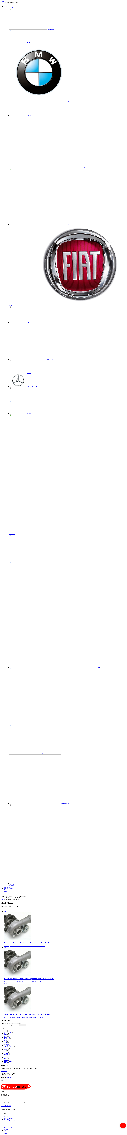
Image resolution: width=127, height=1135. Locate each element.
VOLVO (6, 1062)
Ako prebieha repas (8, 888)
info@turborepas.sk (12, 1077)
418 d (5, 1031)
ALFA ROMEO (7, 1032)
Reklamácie (6, 1119)
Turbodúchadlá (9, 7)
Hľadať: (2, 896)
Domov (2, 899)
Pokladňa (6, 1130)
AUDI (5, 1034)
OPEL (5, 1052)
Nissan (5, 1049)
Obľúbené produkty (8, 1127)
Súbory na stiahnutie (8, 1118)
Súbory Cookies (7, 1116)
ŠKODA (6, 1057)
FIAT (5, 1041)
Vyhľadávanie (22, 896)
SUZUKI (6, 1060)
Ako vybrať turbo (8, 887)
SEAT (5, 1056)
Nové (5, 1050)
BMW (5, 1036)
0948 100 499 (15, 895)
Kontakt (5, 891)
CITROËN (6, 1038)
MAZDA (6, 1045)
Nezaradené (6, 1048)
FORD (5, 1042)
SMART (6, 1058)
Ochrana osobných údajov (10, 1120)
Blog (5, 889)
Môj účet (6, 1129)
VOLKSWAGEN (8, 1061)
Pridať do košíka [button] (41, 946)
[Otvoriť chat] (123, 1125)
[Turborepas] (4, 1)
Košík (5, 1131)
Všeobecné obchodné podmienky (11, 1122)
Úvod (5, 5)
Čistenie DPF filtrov (11, 886)
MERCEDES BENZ (8, 1046)
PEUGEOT (6, 1053)
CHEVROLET (7, 1037)
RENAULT (6, 1054)
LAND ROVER (7, 1044)
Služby (5, 6)
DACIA (5, 1040)
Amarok (5, 1033)
